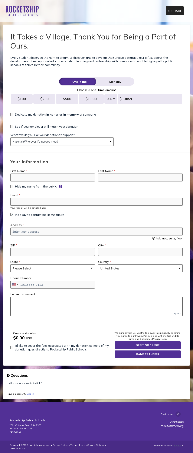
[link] (22, 11)
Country (103, 262)
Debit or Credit (148, 345)
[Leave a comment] (96, 306)
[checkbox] (53, 114)
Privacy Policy (142, 335)
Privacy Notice (60, 445)
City (101, 245)
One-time (79, 81)
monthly (115, 81)
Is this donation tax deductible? (25, 383)
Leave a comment (22, 294)
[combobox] (59, 142)
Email (14, 195)
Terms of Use (77, 445)
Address (16, 225)
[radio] (79, 81)
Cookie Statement (97, 445)
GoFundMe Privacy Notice (154, 338)
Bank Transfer (147, 354)
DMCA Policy (18, 448)
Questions (19, 375)
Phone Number (20, 278)
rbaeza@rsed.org (172, 426)
